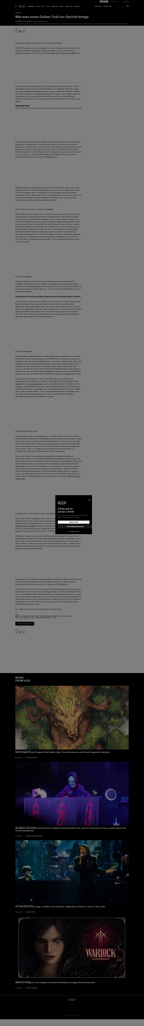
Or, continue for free (73, 531)
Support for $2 (73, 522)
